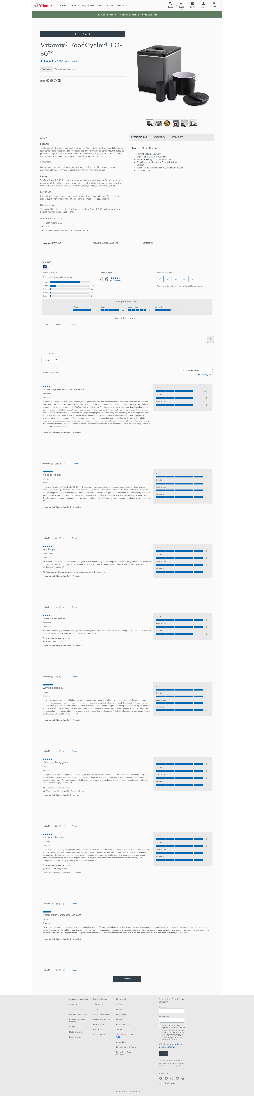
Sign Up (192, 7)
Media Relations (75, 1032)
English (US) (181, 8)
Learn (99, 5)
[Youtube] (177, 1078)
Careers (72, 1027)
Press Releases (75, 1037)
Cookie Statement (123, 1024)
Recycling (120, 1009)
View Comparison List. (64, 69)
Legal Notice (121, 1014)
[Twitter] (166, 1078)
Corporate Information (78, 999)
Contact (96, 1009)
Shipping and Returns (101, 1019)
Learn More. (152, 15)
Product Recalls (99, 1034)
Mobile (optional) (164, 1016)
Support (109, 5)
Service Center (98, 1024)
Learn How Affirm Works (126, 1047)
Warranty (159, 137)
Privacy (119, 1019)
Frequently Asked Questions (105, 243)
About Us (73, 1004)
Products (64, 5)
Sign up (163, 1053)
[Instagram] (183, 1078)
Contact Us (147, 243)
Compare (46, 69)
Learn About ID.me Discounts (123, 1053)
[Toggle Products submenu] (58, 5)
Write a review (71, 61)
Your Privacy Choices (124, 1034)
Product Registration (101, 1014)
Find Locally (97, 1029)
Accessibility (121, 1042)
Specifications (139, 137)
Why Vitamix (88, 5)
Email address (163, 1007)
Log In (203, 7)
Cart (214, 6)
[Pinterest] (171, 1078)
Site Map (119, 1029)
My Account (121, 999)
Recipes (75, 5)
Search (170, 7)
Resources (177, 137)
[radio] (149, 123)
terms (172, 1047)
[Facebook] (160, 1078)
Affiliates (119, 1004)
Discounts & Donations (78, 1014)
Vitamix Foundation (77, 1009)
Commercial (121, 5)
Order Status (98, 1004)
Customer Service (100, 999)
